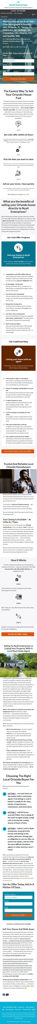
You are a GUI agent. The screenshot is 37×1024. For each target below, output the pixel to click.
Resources (18, 1009)
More (33, 14)
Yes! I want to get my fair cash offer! (17, 451)
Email (5, 71)
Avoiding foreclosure (9, 525)
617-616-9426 (21, 11)
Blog (33, 1009)
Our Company (18, 13)
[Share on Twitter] (7, 995)
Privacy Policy (27, 1009)
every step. (26, 194)
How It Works (30, 1007)
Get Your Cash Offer (6, 13)
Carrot (28, 1021)
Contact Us (4, 17)
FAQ (3, 1009)
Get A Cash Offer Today (10, 1007)
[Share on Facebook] (4, 995)
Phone (5, 65)
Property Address (9, 58)
